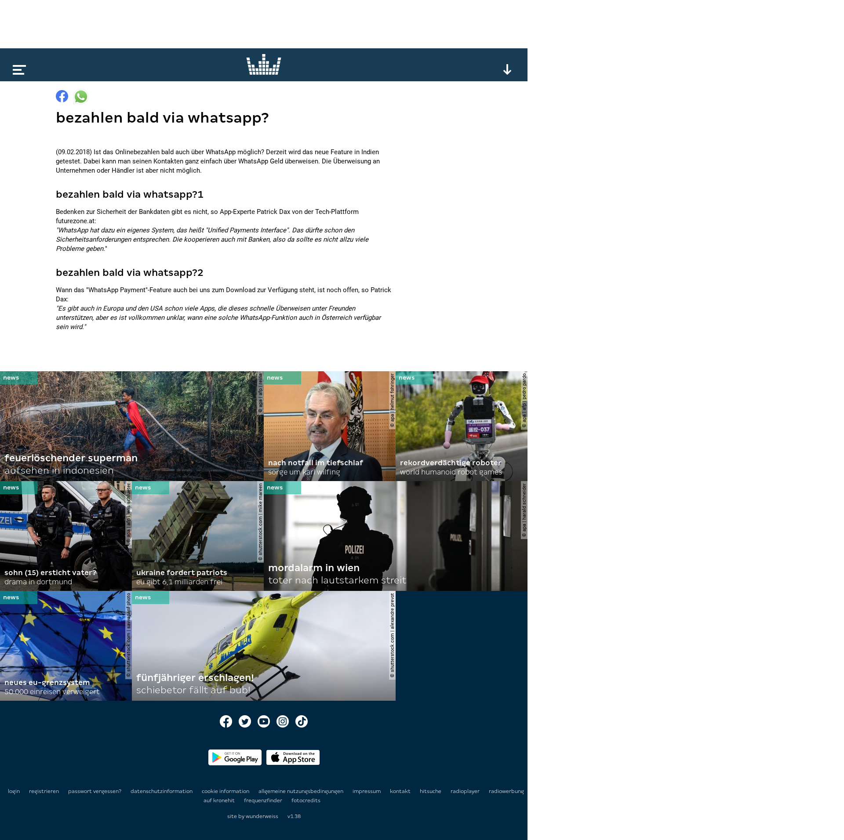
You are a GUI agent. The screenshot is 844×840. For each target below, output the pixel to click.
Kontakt (401, 791)
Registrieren (44, 791)
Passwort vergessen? (94, 791)
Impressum (367, 791)
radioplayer (466, 791)
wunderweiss (262, 816)
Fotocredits (305, 800)
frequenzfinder (264, 800)
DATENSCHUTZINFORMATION (162, 791)
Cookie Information (226, 791)
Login (14, 791)
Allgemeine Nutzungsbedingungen (301, 791)
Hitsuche (431, 791)
